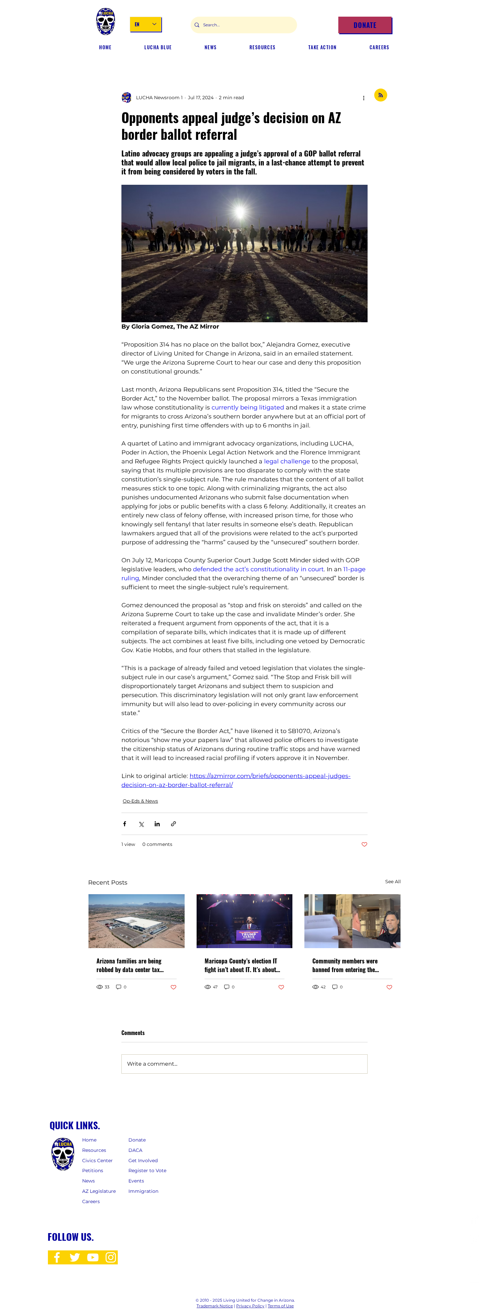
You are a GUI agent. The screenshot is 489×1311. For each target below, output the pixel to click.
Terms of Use (281, 1305)
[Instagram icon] (111, 1257)
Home (89, 1140)
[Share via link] (173, 824)
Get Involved (143, 1161)
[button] (210, 47)
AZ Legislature (99, 1191)
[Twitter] (474, 1259)
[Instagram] (474, 1239)
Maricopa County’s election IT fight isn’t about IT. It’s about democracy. (241, 965)
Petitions (92, 1171)
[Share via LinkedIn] (157, 824)
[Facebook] (474, 1219)
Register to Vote (147, 1171)
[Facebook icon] (57, 1257)
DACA (135, 1150)
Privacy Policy (250, 1305)
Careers (91, 1201)
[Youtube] (474, 1278)
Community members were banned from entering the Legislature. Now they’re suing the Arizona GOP (349, 965)
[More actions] (364, 98)
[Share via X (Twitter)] (141, 824)
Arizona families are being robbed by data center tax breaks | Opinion (128, 965)
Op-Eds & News (140, 801)
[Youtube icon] (93, 1257)
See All (393, 882)
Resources (94, 1150)
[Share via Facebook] (124, 824)
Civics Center (98, 1161)
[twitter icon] (75, 1257)
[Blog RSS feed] (380, 95)
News (88, 1181)
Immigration (143, 1191)
